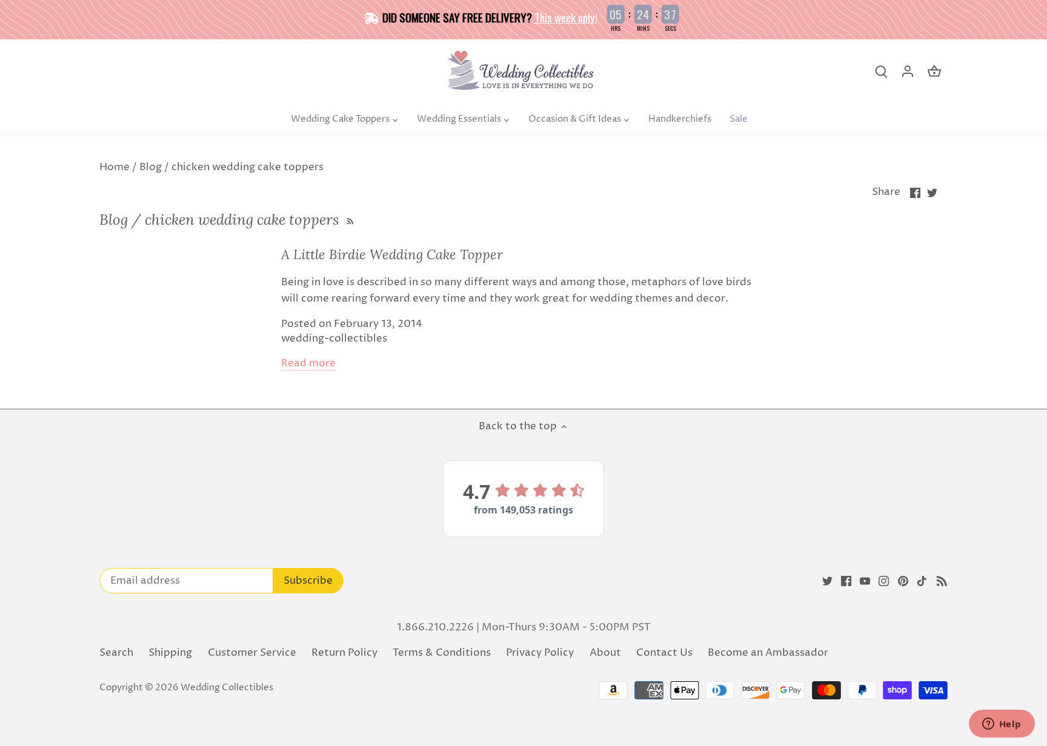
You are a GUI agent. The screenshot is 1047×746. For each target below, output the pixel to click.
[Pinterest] (903, 581)
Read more (308, 364)
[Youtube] (865, 581)
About (605, 652)
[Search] (881, 71)
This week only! (565, 17)
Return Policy (344, 652)
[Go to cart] (934, 71)
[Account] (907, 71)
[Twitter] (827, 581)
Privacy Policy (540, 652)
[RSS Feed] (348, 219)
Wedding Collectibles (227, 687)
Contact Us (664, 652)
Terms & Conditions (442, 652)
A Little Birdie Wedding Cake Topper (392, 254)
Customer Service (252, 652)
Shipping (170, 652)
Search (116, 652)
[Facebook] (846, 581)
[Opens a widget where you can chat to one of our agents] (1001, 725)
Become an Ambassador (768, 652)
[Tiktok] (922, 581)
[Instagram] (884, 581)
